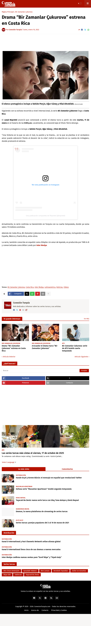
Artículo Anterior (9, 357)
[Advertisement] (45, 42)
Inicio (26, 610)
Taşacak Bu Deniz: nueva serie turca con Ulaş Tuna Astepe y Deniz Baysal (47, 500)
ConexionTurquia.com (42, 607)
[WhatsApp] (88, 30)
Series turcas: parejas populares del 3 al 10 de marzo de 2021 (42, 523)
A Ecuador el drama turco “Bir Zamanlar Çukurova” (44, 347)
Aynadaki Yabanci (30, 571)
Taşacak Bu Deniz (32, 575)
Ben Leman (45, 571)
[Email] (43, 294)
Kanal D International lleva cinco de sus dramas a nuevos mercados (31, 549)
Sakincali (18, 575)
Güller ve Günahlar (79, 571)
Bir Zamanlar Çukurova (23, 12)
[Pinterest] (37, 294)
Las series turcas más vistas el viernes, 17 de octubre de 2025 (33, 453)
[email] (23, 310)
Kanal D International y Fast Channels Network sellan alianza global (31, 541)
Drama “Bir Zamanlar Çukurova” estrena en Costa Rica (14, 348)
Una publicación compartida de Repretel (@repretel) (45, 216)
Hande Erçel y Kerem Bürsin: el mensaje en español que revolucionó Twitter (49, 478)
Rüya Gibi (7, 575)
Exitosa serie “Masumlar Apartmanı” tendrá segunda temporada (44, 489)
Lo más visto (23, 469)
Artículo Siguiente (81, 357)
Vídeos (66, 287)
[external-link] (26, 310)
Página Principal (8, 12)
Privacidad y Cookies (59, 610)
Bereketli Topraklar (61, 571)
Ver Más (86, 319)
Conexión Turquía (21, 302)
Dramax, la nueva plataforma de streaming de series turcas (42, 511)
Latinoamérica (50, 287)
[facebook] (14, 310)
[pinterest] (20, 310)
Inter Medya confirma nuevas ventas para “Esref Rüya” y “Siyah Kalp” (32, 557)
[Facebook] (82, 30)
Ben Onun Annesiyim (11, 571)
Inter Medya (41, 245)
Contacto (45, 610)
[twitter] (17, 310)
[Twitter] (85, 30)
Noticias (59, 287)
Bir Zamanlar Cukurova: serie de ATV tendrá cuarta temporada (74, 348)
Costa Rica (30, 287)
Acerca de (35, 610)
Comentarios (67, 469)
